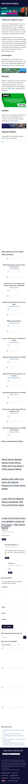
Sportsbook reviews (6, 772)
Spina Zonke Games (13, 780)
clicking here (5, 65)
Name (4, 607)
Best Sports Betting (10, 3)
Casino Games (5, 775)
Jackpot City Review (14, 323)
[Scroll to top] (25, 781)
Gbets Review (14, 413)
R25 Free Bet (5, 138)
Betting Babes (5, 778)
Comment (5, 587)
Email (3, 613)
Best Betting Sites (14, 775)
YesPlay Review (14, 394)
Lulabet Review (14, 342)
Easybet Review (14, 359)
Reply (3, 539)
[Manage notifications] (3, 781)
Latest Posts (15, 772)
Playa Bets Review (14, 432)
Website (4, 619)
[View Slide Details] (14, 12)
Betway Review (14, 287)
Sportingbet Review (14, 306)
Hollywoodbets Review (14, 377)
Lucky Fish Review (14, 269)
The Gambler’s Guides (15, 778)
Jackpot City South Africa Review (12, 733)
